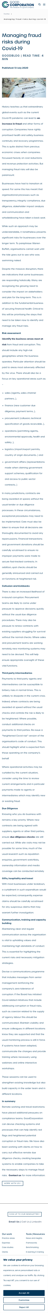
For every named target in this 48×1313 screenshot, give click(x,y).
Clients (5, 1252)
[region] (24, 1284)
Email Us (14, 1221)
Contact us (15, 1175)
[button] (39, 4)
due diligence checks (22, 836)
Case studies (7, 1247)
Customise (24, 1300)
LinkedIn (37, 1221)
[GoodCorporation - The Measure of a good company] (19, 4)
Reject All (24, 1307)
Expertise (6, 1243)
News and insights (34, 1238)
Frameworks (31, 1243)
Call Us (25, 1221)
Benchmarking (32, 1247)
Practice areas (8, 1238)
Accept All (24, 1293)
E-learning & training (35, 1252)
